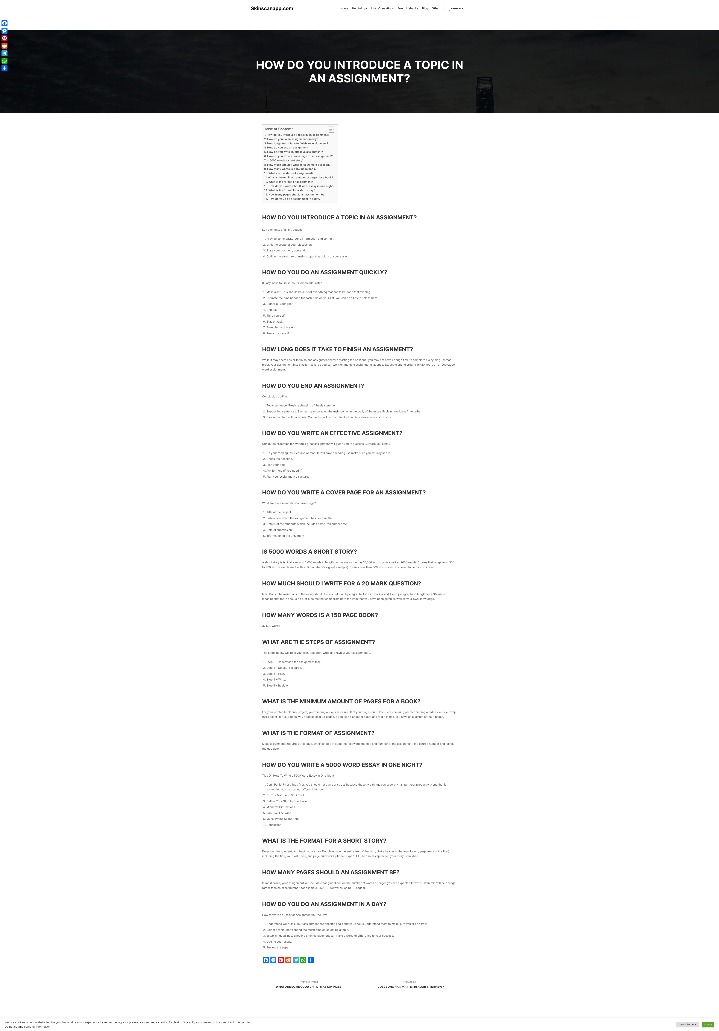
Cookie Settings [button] (687, 1024)
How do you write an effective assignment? (295, 151)
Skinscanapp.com (269, 8)
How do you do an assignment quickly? (292, 139)
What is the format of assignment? (291, 181)
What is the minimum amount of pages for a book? (300, 177)
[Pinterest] (4, 38)
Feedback (457, 8)
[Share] (4, 68)
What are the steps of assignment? (291, 173)
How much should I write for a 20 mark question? (298, 164)
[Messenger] (4, 30)
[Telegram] (4, 53)
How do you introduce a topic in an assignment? (298, 134)
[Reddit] (4, 45)
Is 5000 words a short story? (285, 160)
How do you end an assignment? (288, 147)
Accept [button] (708, 1024)
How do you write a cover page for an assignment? (300, 156)
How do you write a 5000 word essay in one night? (301, 186)
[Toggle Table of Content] (329, 129)
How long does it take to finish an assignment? (297, 143)
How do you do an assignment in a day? (294, 198)
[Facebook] (4, 23)
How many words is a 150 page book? (291, 168)
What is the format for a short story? (292, 190)
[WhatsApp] (4, 60)
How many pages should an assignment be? (297, 194)
